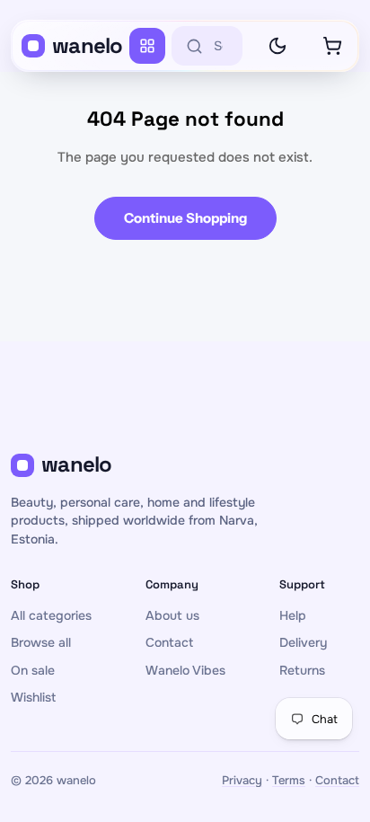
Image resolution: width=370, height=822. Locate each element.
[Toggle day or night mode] (277, 46)
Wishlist (33, 697)
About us (172, 615)
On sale (33, 670)
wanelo (87, 45)
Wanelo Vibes (185, 670)
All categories (51, 615)
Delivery (303, 642)
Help (292, 615)
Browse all (41, 642)
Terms (288, 780)
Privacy (242, 780)
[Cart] (332, 46)
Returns (302, 670)
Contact (169, 642)
